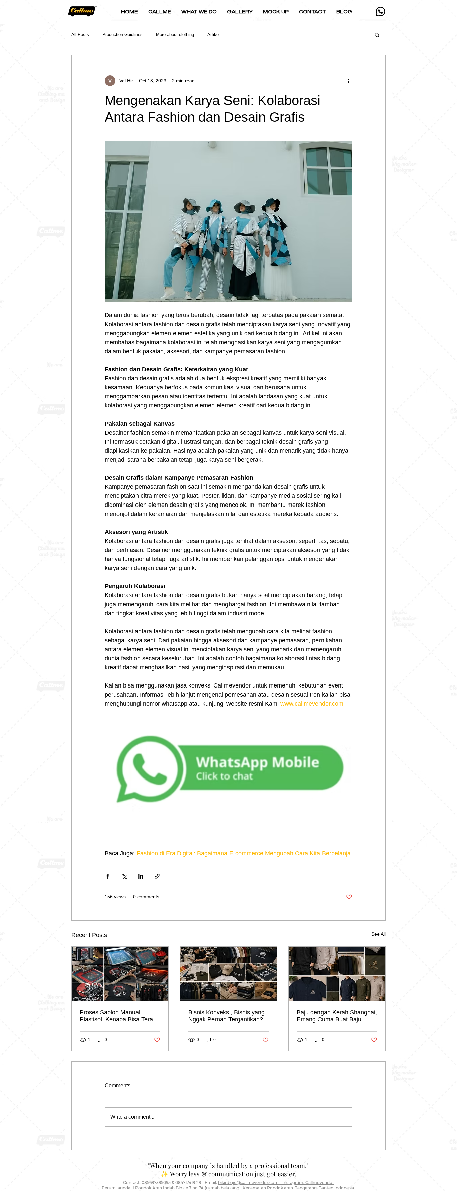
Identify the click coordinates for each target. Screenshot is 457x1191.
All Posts (80, 34)
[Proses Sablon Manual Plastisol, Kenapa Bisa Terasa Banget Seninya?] (120, 974)
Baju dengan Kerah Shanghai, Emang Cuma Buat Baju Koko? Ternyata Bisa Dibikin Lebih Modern (337, 1016)
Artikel (213, 34)
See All (378, 934)
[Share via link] (157, 876)
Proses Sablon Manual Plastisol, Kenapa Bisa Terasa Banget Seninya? (119, 1016)
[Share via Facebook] (108, 876)
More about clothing (175, 34)
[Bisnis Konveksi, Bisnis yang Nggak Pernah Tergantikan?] (228, 974)
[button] (159, 11)
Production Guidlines (122, 34)
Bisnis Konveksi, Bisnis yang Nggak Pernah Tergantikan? (226, 1016)
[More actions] (348, 81)
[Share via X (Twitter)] (124, 876)
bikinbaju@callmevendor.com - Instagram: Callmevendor (276, 1182)
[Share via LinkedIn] (141, 876)
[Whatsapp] (380, 11)
